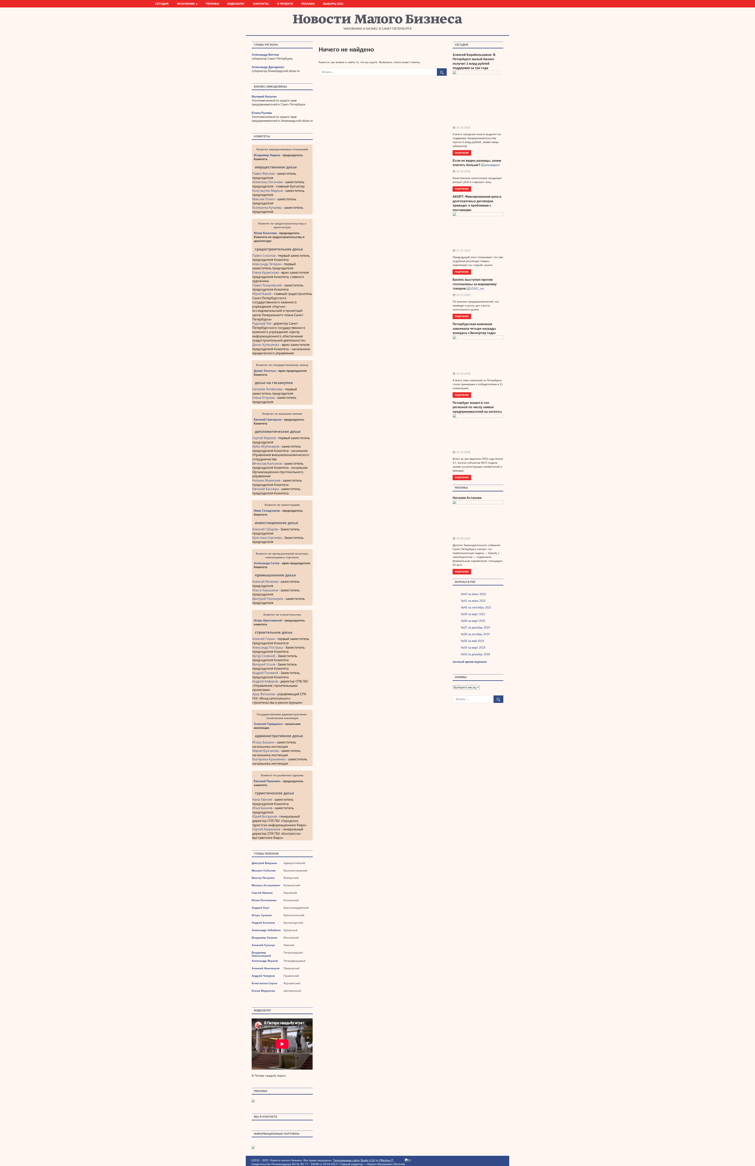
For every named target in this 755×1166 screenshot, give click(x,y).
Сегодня (161, 3)
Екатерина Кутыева (267, 207)
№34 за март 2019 (473, 647)
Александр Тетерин (266, 264)
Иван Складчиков (267, 510)
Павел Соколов (263, 255)
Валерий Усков (263, 664)
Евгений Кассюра (265, 489)
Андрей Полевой (265, 673)
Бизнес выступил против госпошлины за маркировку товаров (475, 284)
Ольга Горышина (265, 590)
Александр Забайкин (266, 930)
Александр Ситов (266, 563)
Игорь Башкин (263, 742)
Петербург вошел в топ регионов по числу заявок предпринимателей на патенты (477, 407)
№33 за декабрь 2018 (475, 654)
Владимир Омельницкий (261, 954)
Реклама (308, 3)
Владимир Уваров (267, 155)
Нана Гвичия (262, 799)
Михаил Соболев (264, 870)
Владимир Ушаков (264, 937)
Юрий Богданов (264, 816)
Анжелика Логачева (267, 182)
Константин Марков (267, 190)
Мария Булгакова (265, 751)
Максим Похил (263, 199)
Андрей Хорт (261, 907)
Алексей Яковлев (265, 581)
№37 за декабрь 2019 (475, 627)
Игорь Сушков (262, 915)
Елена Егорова (263, 397)
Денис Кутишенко (265, 345)
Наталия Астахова (467, 497)
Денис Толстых (265, 370)
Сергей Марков (264, 438)
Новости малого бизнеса (377, 20)
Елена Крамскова (265, 272)
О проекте (285, 3)
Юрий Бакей (261, 294)
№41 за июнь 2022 (473, 600)
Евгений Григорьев (267, 419)
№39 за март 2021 (473, 614)
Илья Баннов (262, 808)
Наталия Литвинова (267, 389)
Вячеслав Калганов (267, 463)
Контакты (261, 3)
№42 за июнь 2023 (473, 594)
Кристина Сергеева (267, 537)
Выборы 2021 (333, 3)
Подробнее (462, 152)
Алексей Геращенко (268, 724)
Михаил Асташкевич (266, 885)
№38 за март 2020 (473, 620)
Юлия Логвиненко (264, 900)
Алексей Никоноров (266, 968)
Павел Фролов (263, 173)
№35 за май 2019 (472, 641)
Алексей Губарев (265, 529)
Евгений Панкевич (267, 781)
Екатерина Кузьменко (268, 759)
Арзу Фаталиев (263, 694)
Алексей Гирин (264, 639)
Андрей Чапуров (263, 975)
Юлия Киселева (265, 233)
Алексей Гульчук (263, 945)
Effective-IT (386, 1160)
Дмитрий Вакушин (264, 863)
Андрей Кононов (263, 922)
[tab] (282, 167)
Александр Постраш (267, 647)
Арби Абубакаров (265, 446)
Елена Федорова (263, 990)
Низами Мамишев (266, 480)
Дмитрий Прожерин (267, 598)
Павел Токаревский (267, 285)
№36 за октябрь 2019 (475, 634)
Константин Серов (264, 983)
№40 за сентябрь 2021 (476, 607)
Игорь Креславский (268, 620)
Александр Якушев (265, 960)
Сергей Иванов (262, 892)
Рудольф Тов (261, 323)
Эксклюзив (186, 3)
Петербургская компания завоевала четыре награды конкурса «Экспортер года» (474, 328)
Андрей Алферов (265, 681)
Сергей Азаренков (266, 829)
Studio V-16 (367, 1160)
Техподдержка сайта (346, 1160)
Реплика (212, 3)
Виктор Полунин (263, 877)
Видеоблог (236, 3)
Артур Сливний (263, 656)
